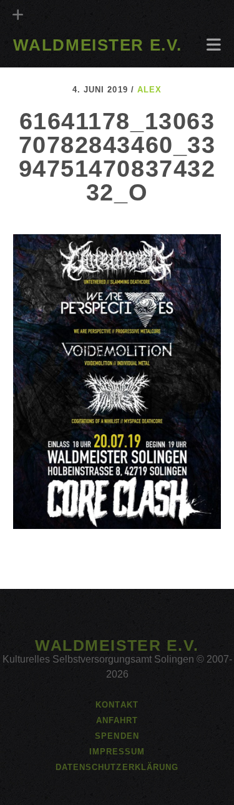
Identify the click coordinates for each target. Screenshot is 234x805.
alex (149, 89)
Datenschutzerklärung (117, 767)
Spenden (117, 736)
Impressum (117, 751)
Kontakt (116, 704)
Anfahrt (36, 63)
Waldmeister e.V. (97, 45)
